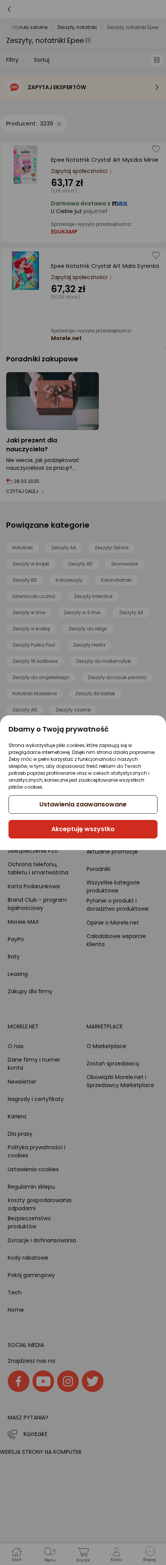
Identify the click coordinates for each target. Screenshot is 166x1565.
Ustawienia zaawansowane (83, 804)
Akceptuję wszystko (83, 829)
